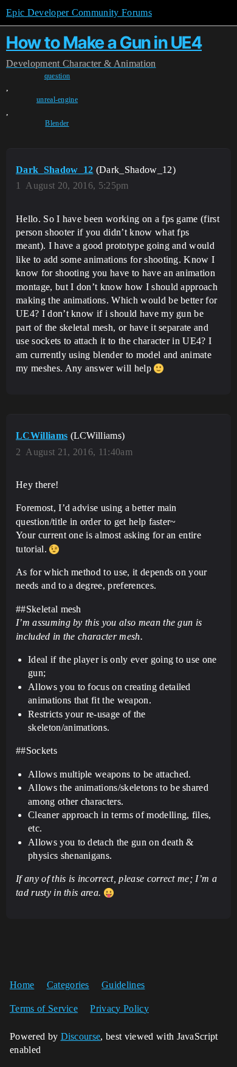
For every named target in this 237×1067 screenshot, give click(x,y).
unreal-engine (57, 99)
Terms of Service (44, 1008)
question (57, 76)
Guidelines (123, 985)
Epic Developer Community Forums (79, 12)
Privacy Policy (119, 1008)
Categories (68, 985)
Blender (57, 123)
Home (22, 985)
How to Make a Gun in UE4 (104, 42)
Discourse (81, 1036)
